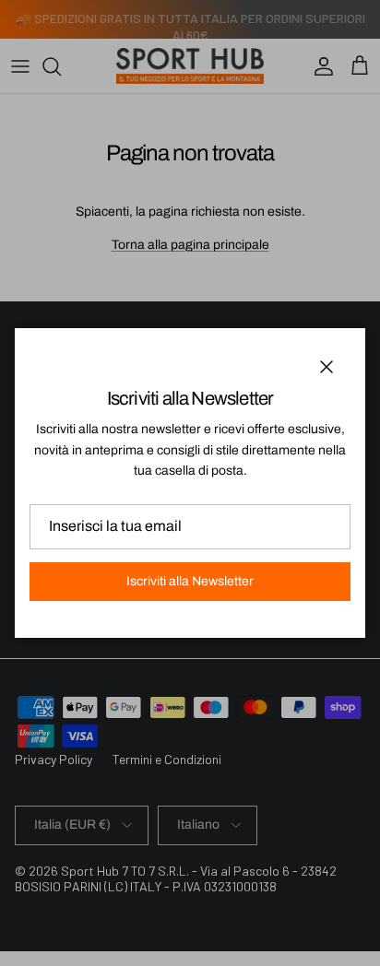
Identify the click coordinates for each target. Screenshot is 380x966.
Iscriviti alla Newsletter (190, 581)
